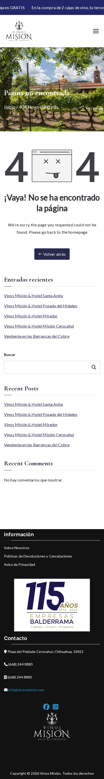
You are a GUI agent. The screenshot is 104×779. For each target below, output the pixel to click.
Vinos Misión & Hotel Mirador (31, 315)
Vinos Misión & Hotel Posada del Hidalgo (40, 305)
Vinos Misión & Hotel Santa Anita (33, 295)
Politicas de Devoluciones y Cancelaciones (38, 556)
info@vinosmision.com (26, 690)
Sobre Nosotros (17, 548)
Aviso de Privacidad (19, 564)
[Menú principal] (96, 31)
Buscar (9, 354)
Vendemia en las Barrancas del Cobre (36, 336)
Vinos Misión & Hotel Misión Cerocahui (39, 326)
